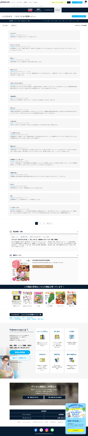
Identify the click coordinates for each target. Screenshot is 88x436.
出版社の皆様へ (53, 422)
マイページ (13, 2)
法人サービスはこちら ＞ (16, 362)
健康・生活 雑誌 (16, 6)
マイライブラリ (19, 2)
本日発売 (25, 2)
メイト (17, 236)
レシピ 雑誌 (26, 319)
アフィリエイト (26, 414)
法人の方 (35, 2)
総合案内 (44, 411)
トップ (11, 6)
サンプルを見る (42, 266)
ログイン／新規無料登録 (77, 2)
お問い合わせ (61, 418)
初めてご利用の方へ (20, 358)
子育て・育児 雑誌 (23, 6)
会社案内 (46, 422)
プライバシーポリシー (27, 422)
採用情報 (61, 414)
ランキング (30, 2)
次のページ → (49, 223)
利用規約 (18, 422)
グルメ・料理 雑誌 (15, 319)
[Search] (69, 2)
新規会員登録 (20, 352)
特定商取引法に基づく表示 (38, 422)
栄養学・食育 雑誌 (38, 319)
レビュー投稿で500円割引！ (80, 16)
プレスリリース (26, 418)
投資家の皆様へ (61, 422)
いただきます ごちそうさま (33, 6)
